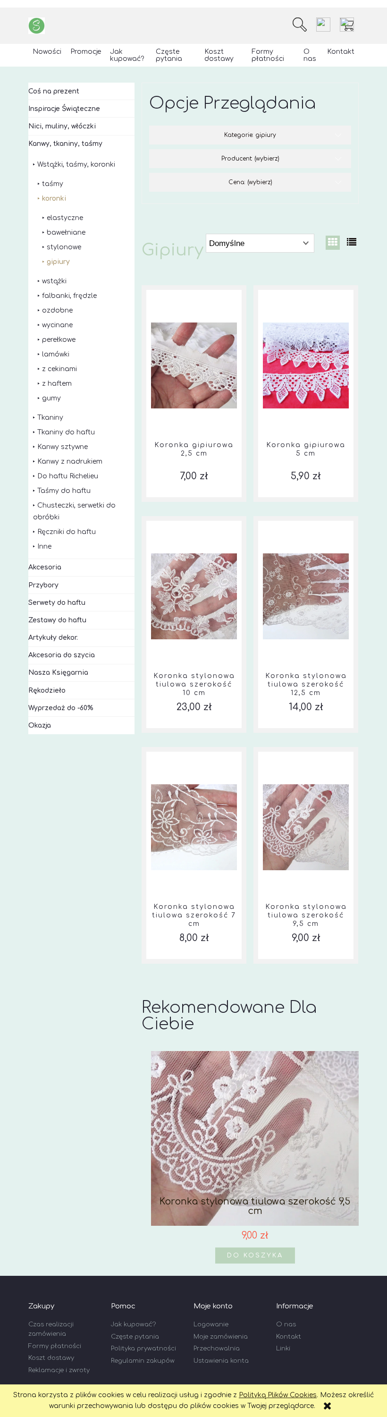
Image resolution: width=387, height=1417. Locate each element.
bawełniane (66, 232)
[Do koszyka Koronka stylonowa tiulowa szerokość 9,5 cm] (305, 751)
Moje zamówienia (221, 1336)
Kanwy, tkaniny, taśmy (65, 143)
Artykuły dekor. (53, 637)
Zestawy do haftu (57, 620)
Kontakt (288, 1336)
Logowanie (211, 1324)
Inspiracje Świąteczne (64, 108)
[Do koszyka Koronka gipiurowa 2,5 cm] (194, 289)
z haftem (57, 383)
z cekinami (59, 369)
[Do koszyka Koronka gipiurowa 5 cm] (305, 289)
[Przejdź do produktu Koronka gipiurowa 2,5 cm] (194, 365)
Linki (283, 1348)
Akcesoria (44, 567)
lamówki (55, 354)
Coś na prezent (53, 91)
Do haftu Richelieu (67, 476)
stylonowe (64, 247)
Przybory (43, 585)
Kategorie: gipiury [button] (250, 135)
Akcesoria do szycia (61, 655)
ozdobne (57, 310)
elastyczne (65, 217)
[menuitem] (47, 52)
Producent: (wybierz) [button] (250, 158)
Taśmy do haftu (64, 490)
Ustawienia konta (221, 1361)
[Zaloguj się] (323, 24)
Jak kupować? (133, 1324)
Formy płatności (54, 1346)
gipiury (58, 261)
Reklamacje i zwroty (59, 1370)
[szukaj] (300, 24)
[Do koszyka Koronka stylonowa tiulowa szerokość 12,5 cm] (305, 520)
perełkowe (59, 339)
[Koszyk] (349, 24)
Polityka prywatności (143, 1348)
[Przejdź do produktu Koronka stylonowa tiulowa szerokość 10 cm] (194, 596)
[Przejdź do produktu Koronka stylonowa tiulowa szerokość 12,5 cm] (306, 596)
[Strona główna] (36, 25)
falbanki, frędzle (69, 295)
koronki (54, 198)
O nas (286, 1324)
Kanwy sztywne (62, 446)
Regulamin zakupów (143, 1361)
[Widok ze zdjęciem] (332, 242)
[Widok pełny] (351, 242)
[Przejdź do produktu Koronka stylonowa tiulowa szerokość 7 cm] (194, 827)
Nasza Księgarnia (58, 672)
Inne (44, 546)
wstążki (54, 281)
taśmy (52, 183)
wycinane (57, 325)
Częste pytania (135, 1336)
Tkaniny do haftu (66, 432)
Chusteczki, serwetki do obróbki (74, 511)
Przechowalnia (217, 1348)
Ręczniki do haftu (66, 531)
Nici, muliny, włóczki (62, 126)
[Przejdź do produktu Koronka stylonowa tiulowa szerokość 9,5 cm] (306, 827)
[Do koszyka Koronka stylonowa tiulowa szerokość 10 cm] (194, 520)
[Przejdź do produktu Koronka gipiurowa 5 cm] (306, 365)
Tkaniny (50, 417)
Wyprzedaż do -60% (60, 708)
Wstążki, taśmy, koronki (76, 164)
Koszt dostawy (51, 1358)
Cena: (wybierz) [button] (250, 182)
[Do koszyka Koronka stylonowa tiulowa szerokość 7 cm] (194, 751)
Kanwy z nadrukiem (69, 461)
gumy (51, 398)
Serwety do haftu (56, 602)
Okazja (39, 725)
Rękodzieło (47, 690)
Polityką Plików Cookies (278, 1395)
